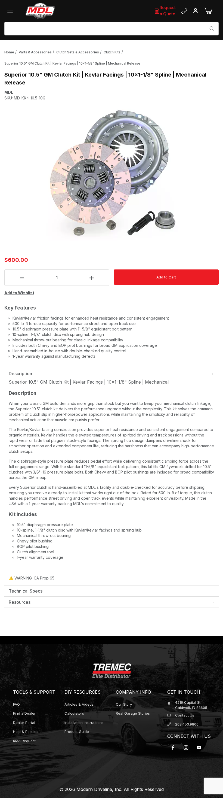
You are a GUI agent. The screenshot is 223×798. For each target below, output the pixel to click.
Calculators (74, 713)
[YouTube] (199, 747)
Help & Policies (25, 731)
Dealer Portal (24, 722)
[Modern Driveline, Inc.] (58, 11)
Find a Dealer (24, 713)
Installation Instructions (84, 722)
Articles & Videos (79, 704)
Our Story (124, 704)
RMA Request (24, 741)
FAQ (16, 704)
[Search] (211, 28)
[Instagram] (186, 747)
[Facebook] (173, 747)
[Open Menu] (11, 11)
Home (9, 52)
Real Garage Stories (133, 713)
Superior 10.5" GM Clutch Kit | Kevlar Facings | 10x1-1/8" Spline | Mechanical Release (72, 63)
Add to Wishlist (19, 292)
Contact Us (184, 715)
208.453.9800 (187, 724)
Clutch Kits (112, 52)
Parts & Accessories (35, 52)
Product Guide (76, 731)
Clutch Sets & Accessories (77, 52)
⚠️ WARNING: (31, 578)
